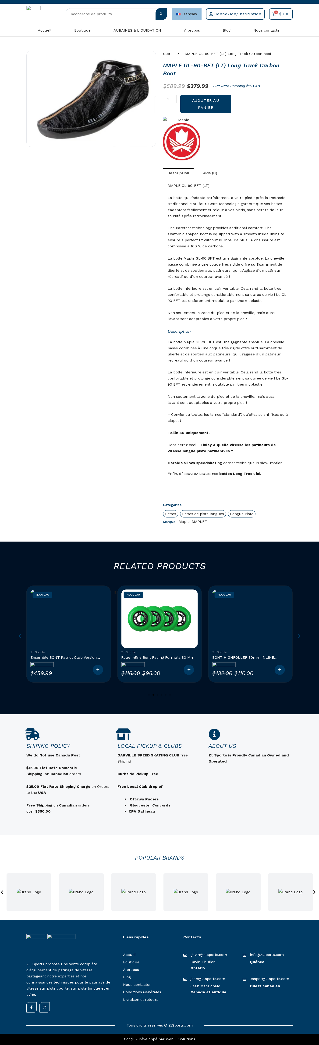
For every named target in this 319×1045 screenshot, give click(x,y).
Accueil (44, 30)
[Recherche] (161, 14)
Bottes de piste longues (203, 514)
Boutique (82, 30)
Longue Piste (241, 514)
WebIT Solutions (180, 1039)
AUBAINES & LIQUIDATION (137, 30)
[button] (20, 636)
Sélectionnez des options (98, 670)
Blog (226, 30)
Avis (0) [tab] (210, 173)
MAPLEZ (199, 521)
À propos (192, 30)
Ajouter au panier (205, 104)
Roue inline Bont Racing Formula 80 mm (157, 657)
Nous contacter (267, 30)
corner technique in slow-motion (253, 463)
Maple (184, 521)
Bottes (170, 514)
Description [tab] (178, 173)
